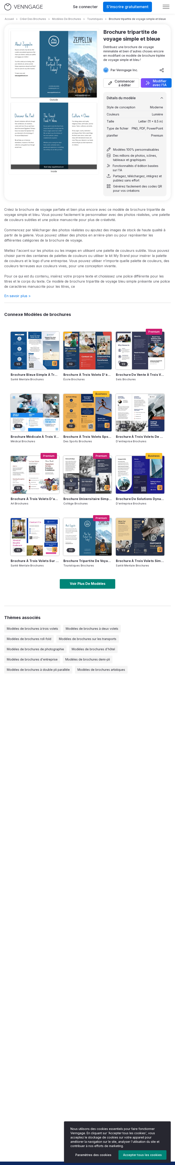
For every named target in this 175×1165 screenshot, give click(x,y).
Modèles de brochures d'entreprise (32, 659)
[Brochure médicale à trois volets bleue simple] (35, 412)
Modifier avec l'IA (160, 83)
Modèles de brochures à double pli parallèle (38, 669)
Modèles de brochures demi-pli (87, 659)
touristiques (95, 19)
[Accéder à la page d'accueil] (23, 6)
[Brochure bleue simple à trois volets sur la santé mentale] (35, 350)
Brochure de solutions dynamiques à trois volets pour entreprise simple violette (140, 499)
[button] (121, 83)
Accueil (9, 19)
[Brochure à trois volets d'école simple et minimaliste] (87, 350)
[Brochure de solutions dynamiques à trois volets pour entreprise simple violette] (140, 474)
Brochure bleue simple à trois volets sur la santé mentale (35, 374)
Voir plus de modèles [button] (87, 583)
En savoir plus (17, 296)
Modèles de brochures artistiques (101, 669)
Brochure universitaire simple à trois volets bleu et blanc (87, 499)
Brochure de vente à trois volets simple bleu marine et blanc (140, 374)
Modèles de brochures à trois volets (32, 628)
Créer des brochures (33, 19)
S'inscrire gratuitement (127, 6)
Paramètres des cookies (93, 1155)
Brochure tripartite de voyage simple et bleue (87, 561)
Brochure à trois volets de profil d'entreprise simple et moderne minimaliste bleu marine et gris (140, 436)
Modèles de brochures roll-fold (29, 639)
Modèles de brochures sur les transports (87, 639)
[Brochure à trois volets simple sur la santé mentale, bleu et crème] (140, 537)
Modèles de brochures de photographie (35, 649)
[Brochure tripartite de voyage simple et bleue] (87, 537)
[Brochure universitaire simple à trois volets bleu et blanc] (87, 474)
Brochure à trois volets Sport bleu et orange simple (87, 436)
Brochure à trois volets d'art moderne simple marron (35, 499)
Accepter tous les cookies (142, 1155)
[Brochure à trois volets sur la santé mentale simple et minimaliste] (35, 537)
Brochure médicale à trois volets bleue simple (35, 436)
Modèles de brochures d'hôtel (93, 649)
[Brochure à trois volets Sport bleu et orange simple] (87, 412)
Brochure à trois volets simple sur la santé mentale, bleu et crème (140, 561)
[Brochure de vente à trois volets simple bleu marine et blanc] (140, 350)
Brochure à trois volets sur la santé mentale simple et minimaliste (35, 561)
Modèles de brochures (66, 19)
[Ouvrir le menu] (166, 7)
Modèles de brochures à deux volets (92, 628)
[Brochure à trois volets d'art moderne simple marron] (35, 474)
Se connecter (85, 6)
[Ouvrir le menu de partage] (161, 70)
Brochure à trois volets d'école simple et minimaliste (87, 374)
